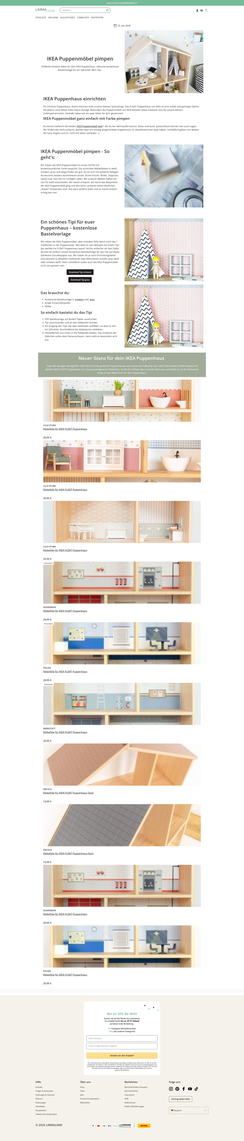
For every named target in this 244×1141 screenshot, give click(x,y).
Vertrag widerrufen (180, 1099)
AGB (126, 1098)
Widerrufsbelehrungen (134, 1106)
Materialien (85, 1102)
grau (92, 299)
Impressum (129, 1095)
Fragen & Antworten (44, 1091)
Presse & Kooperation (89, 1098)
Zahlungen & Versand (45, 1095)
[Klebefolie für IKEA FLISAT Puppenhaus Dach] (122, 764)
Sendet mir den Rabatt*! (122, 1055)
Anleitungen (41, 1102)
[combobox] (82, 10)
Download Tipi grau (80, 279)
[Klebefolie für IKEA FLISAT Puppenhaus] (122, 401)
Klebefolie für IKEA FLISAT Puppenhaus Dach (68, 793)
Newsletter (40, 1106)
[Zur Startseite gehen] (45, 10)
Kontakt (39, 1087)
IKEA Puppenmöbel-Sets (89, 126)
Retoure (39, 1098)
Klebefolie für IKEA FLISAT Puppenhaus (65, 429)
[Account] (197, 10)
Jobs (82, 1095)
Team (82, 1091)
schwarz (79, 299)
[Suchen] (107, 10)
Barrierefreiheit (131, 1091)
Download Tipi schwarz (80, 272)
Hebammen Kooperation (46, 1114)
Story (82, 1087)
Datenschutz (130, 1102)
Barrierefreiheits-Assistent (136, 1087)
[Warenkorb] (206, 10)
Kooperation (41, 1110)
